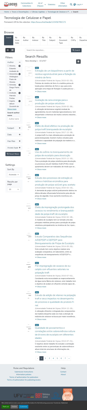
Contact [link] (63, 372)
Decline (14, 407)
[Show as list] (7, 50)
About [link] (63, 374)
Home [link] (6, 12)
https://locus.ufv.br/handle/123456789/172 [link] (48, 22)
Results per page (12, 183)
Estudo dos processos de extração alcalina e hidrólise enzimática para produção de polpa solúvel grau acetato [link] (55, 181)
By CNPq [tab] (73, 38)
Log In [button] (79, 4)
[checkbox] (8, 65)
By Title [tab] (44, 38)
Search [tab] (8, 37)
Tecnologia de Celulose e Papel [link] (59, 12)
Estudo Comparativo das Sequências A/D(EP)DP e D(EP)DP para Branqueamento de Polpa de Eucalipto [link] (54, 240)
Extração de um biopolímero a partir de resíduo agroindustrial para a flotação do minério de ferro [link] (55, 74)
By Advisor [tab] (35, 38)
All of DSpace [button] (40, 4)
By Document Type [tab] (63, 40)
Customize (23, 407)
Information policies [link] (23, 374)
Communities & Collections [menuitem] (27, 4)
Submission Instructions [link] (24, 372)
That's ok (6, 407)
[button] (10, 4)
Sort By (10, 169)
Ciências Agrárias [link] (38, 12)
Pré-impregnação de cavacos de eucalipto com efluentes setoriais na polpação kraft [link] (53, 269)
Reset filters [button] (14, 154)
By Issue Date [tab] (17, 40)
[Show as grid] (12, 50)
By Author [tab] (25, 38)
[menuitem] (41, 4)
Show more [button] (11, 109)
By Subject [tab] (52, 38)
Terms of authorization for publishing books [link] (24, 380)
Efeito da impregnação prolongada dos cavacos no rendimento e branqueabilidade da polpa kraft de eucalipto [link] (54, 211)
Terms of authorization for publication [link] (23, 377)
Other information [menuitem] (62, 4)
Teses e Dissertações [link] (20, 12)
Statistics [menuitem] (51, 4)
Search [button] (77, 50)
